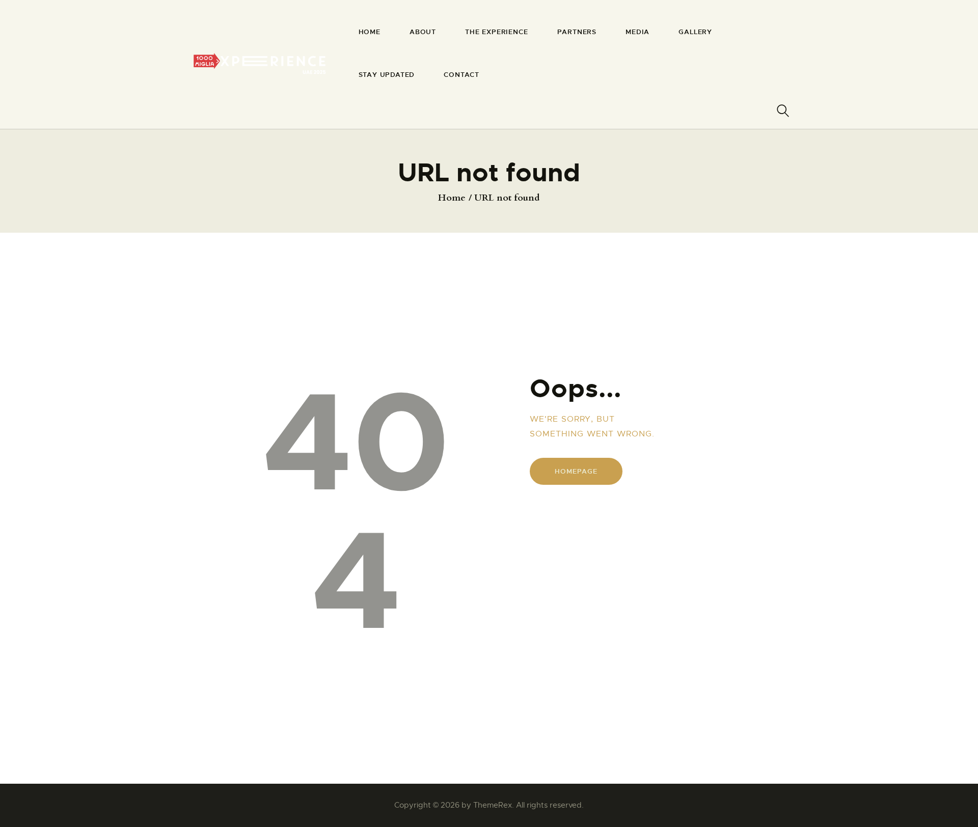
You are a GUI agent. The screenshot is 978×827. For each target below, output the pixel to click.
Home (452, 198)
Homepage (576, 471)
